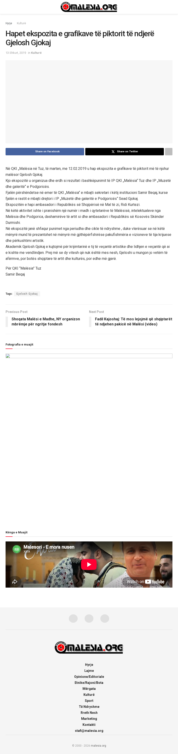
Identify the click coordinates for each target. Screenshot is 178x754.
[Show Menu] (8, 7)
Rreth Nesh (89, 713)
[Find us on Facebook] (73, 618)
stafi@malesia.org (89, 731)
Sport (89, 701)
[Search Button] (170, 7)
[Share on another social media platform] (168, 151)
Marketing (89, 719)
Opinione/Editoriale (89, 677)
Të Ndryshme (89, 707)
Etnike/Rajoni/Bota (89, 683)
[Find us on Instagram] (89, 618)
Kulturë (21, 23)
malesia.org (98, 745)
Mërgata (89, 689)
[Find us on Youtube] (104, 618)
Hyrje (9, 23)
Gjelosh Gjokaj (27, 293)
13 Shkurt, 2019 (16, 52)
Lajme (89, 671)
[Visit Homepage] (89, 7)
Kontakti (89, 725)
